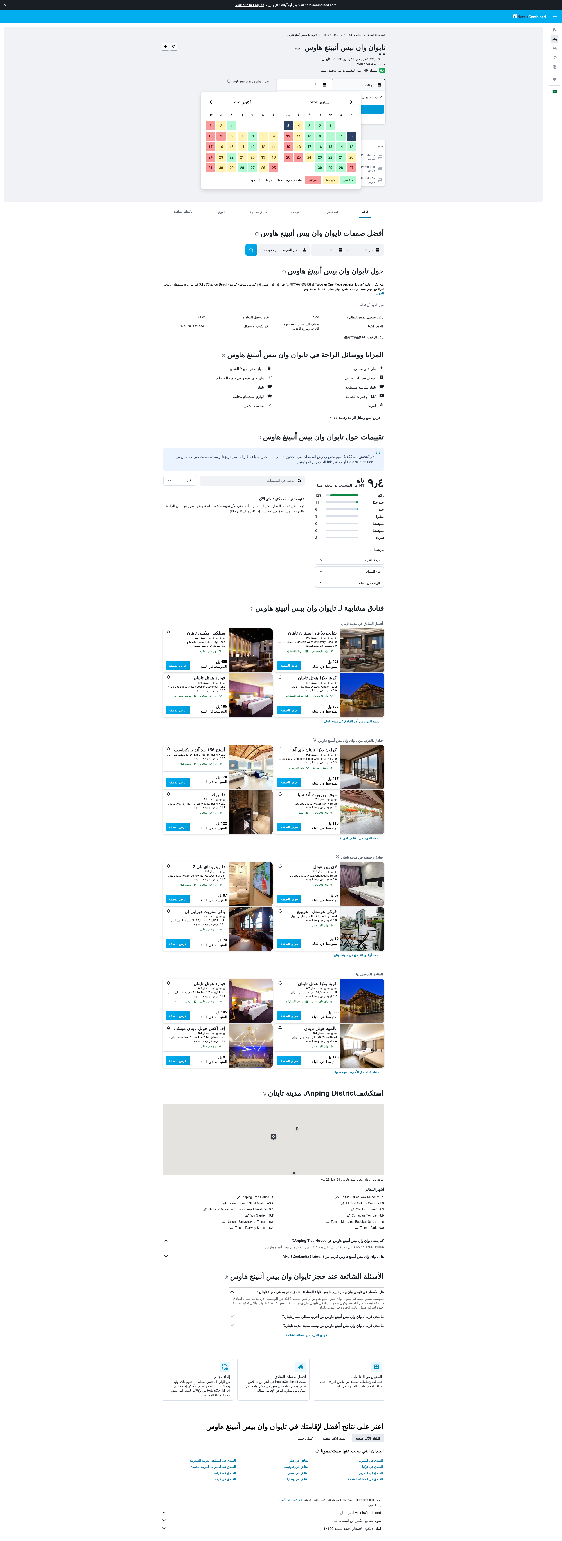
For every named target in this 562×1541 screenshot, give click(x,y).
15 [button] (330, 146)
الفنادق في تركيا (372, 1466)
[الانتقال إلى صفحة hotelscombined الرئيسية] (529, 16)
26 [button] (288, 157)
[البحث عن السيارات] (554, 48)
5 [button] (288, 125)
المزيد (380, 293)
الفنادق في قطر (299, 1460)
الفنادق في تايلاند (225, 1479)
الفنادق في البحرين (370, 1472)
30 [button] (320, 167)
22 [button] (330, 157)
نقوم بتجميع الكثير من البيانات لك (357, 1520)
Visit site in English (249, 5)
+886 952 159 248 (371, 64)
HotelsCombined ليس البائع (360, 1512)
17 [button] (309, 146)
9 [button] (320, 136)
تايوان (359, 34)
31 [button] (211, 167)
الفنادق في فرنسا (224, 1472)
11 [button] (299, 136)
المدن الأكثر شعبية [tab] (334, 1438)
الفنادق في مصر (298, 1472)
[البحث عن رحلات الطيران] (554, 29)
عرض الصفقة (289, 665)
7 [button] (341, 136)
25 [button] (299, 157)
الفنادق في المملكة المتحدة (365, 1479)
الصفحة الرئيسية (376, 34)
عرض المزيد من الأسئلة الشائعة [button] (306, 1335)
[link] (352, 721)
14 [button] (341, 146)
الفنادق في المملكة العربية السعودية (212, 1460)
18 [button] (299, 146)
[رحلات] (554, 79)
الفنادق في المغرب (370, 1460)
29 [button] (330, 167)
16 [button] (320, 146)
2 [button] (320, 125)
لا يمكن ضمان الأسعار (290, 1499)
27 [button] (351, 167)
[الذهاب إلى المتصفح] (554, 66)
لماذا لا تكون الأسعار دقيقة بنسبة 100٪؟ (352, 1528)
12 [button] (288, 136)
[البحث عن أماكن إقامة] (554, 39)
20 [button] (351, 157)
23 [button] (320, 157)
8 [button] (330, 136)
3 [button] (309, 125)
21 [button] (341, 157)
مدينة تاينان (336, 34)
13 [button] (351, 146)
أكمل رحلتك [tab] (305, 1438)
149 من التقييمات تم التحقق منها (344, 70)
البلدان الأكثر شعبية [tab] (367, 1438)
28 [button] (341, 167)
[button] (5, 5)
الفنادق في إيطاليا (298, 1479)
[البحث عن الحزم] (554, 57)
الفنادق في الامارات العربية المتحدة (213, 1466)
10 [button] (309, 136)
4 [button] (299, 125)
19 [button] (288, 146)
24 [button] (309, 157)
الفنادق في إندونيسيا (296, 1466)
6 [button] (352, 136)
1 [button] (330, 125)
